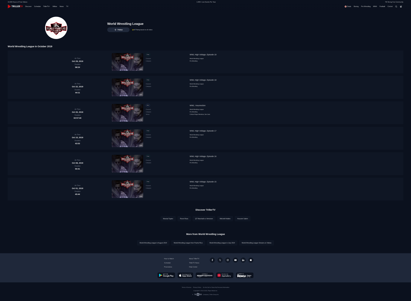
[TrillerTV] (15, 6)
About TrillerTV (194, 259)
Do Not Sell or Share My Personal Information (216, 287)
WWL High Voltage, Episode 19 (203, 55)
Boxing (356, 6)
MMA (375, 6)
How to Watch (169, 259)
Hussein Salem (242, 219)
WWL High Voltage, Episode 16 (203, 156)
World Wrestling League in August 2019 (153, 243)
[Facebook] (212, 260)
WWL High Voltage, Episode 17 (203, 131)
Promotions (168, 267)
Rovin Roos (184, 219)
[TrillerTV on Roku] (244, 275)
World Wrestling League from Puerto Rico (188, 243)
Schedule (37, 6)
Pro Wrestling (366, 6)
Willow (55, 6)
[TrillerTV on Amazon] (205, 275)
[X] (220, 260)
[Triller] (250, 260)
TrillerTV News (194, 263)
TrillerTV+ (46, 6)
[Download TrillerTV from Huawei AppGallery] (224, 275)
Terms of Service (186, 287)
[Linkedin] (243, 260)
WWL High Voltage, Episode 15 (203, 182)
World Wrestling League (197, 58)
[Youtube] (235, 260)
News (62, 6)
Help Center (193, 267)
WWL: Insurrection (198, 105)
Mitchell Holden (225, 219)
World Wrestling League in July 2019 (222, 243)
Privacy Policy (197, 287)
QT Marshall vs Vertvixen (204, 219)
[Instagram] (227, 260)
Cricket (390, 6)
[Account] (401, 6)
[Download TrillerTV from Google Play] (166, 275)
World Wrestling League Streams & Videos (256, 243)
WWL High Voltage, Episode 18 (203, 80)
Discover (28, 6)
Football (382, 6)
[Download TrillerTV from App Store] (185, 275)
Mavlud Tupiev (168, 219)
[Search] (396, 6)
